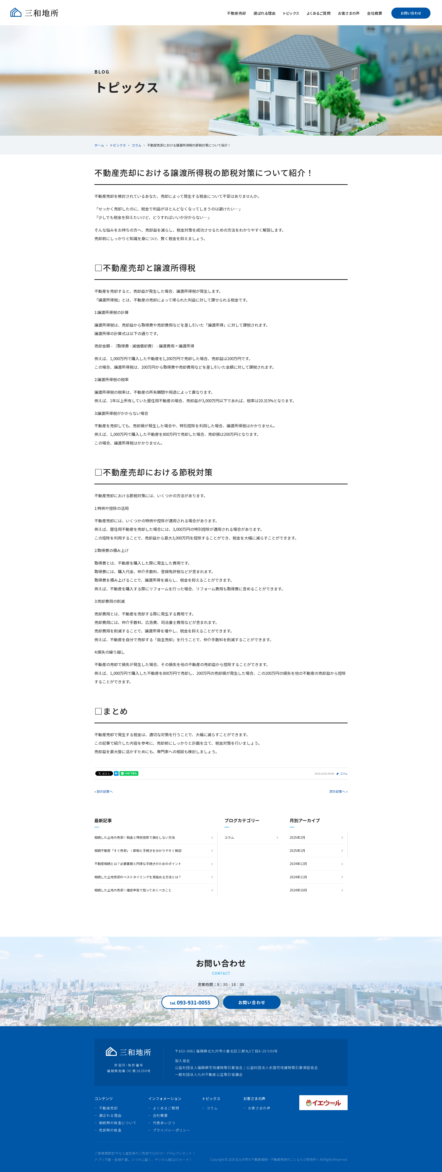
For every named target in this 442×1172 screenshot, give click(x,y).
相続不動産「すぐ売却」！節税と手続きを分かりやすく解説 (137, 850)
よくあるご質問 (319, 13)
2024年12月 (298, 863)
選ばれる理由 (264, 13)
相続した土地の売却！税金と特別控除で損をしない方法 (134, 837)
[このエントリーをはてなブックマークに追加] (116, 773)
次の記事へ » (338, 791)
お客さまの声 (349, 13)
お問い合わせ (411, 13)
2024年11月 (298, 877)
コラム (344, 773)
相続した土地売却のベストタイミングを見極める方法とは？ (137, 877)
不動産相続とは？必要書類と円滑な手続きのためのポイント (137, 863)
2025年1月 (297, 850)
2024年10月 (298, 890)
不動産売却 (236, 13)
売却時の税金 (110, 1130)
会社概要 (374, 13)
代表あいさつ (164, 1122)
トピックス (291, 13)
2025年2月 (297, 837)
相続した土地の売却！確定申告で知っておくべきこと (133, 890)
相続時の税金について (118, 1122)
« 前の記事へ (103, 791)
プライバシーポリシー (172, 1130)
